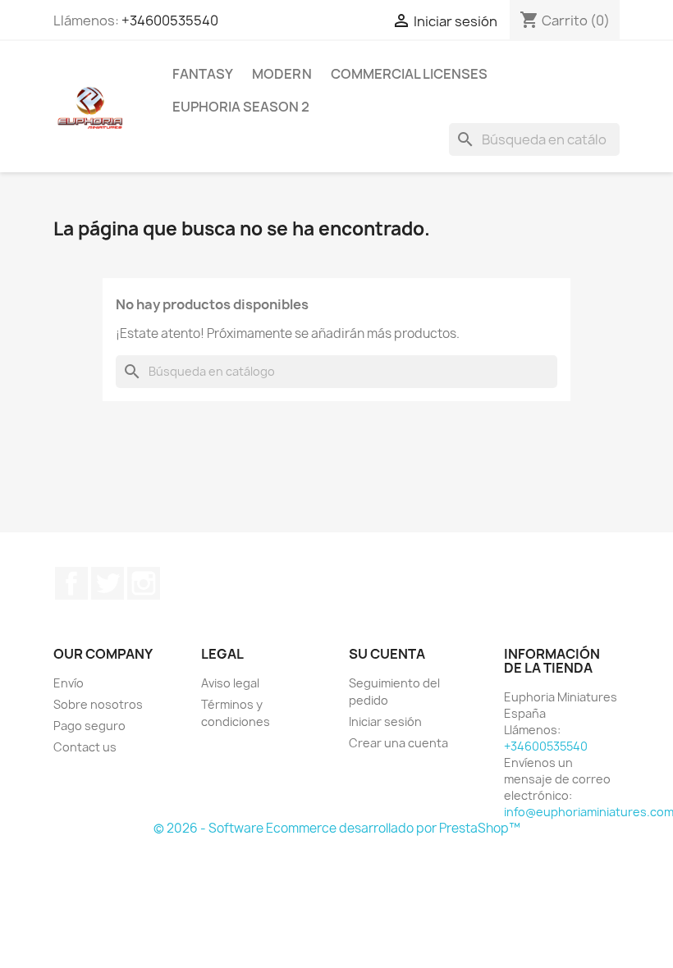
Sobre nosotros (98, 704)
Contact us (85, 747)
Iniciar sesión (385, 721)
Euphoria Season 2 (240, 107)
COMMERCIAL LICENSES (409, 74)
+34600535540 (169, 20)
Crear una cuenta (398, 743)
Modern (282, 74)
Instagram (143, 583)
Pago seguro (89, 725)
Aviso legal (230, 683)
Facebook (71, 583)
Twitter (107, 583)
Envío (68, 683)
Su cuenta (387, 654)
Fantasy (202, 74)
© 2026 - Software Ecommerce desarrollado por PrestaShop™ (336, 828)
